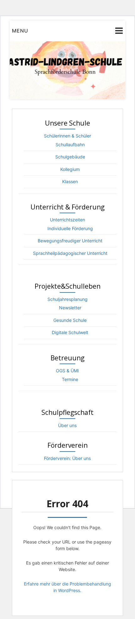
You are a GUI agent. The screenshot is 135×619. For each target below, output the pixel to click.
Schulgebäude (70, 156)
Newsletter (70, 307)
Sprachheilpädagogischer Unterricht (70, 253)
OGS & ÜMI (67, 370)
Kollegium (70, 169)
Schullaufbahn (70, 144)
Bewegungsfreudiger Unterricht (70, 240)
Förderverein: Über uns (67, 458)
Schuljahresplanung (67, 299)
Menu (20, 31)
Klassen (70, 181)
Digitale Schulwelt (70, 332)
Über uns (67, 425)
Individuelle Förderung (70, 228)
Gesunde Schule (70, 320)
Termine (70, 379)
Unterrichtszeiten (67, 219)
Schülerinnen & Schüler (67, 135)
